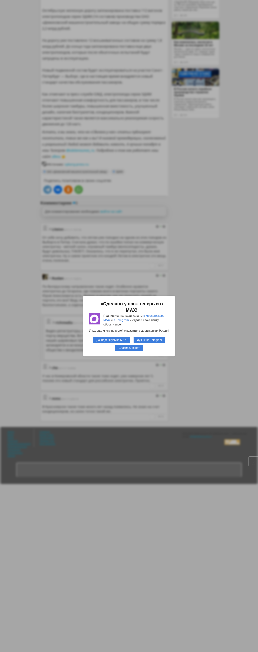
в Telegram (121, 320)
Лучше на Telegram (149, 339)
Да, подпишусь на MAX (111, 339)
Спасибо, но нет (129, 347)
